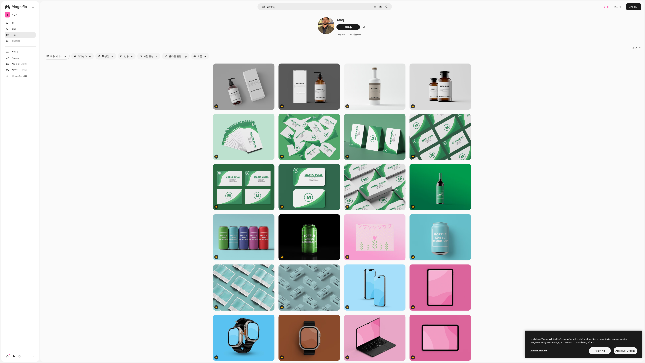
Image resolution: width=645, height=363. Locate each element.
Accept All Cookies (625, 350)
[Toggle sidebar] (33, 6)
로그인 (617, 6)
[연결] (7, 356)
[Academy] (13, 356)
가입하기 (633, 6)
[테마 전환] (19, 356)
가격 (606, 6)
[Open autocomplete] (262, 7)
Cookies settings (538, 350)
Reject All (600, 350)
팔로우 (348, 27)
